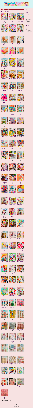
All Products (27, 14)
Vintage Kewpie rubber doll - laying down (29, 31)
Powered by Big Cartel (16, 406)
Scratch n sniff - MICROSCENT (28, 21)
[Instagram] (16, 404)
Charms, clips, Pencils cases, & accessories (28, 19)
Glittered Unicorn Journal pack (29, 29)
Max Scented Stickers (28, 16)
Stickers (27, 15)
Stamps (27, 20)
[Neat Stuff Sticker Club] (16, 4)
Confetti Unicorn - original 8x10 (29, 27)
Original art (27, 17)
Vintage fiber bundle (28, 30)
